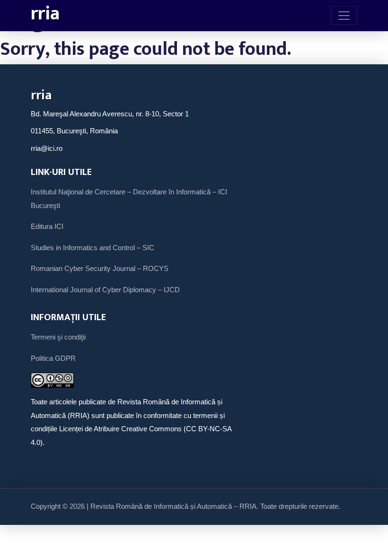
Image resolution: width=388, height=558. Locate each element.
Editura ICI (47, 226)
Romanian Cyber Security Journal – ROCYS (99, 268)
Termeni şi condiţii (58, 337)
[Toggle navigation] (344, 15)
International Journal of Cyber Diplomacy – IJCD (105, 290)
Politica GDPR (53, 358)
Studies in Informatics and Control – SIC (92, 248)
